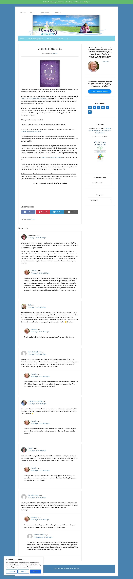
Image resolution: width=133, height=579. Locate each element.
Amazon (44, 157)
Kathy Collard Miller (34, 352)
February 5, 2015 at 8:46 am (37, 450)
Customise (12, 571)
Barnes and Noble (56, 157)
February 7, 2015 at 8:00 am (37, 307)
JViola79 (30, 448)
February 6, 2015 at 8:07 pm (40, 423)
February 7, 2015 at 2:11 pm (37, 238)
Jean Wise (34, 271)
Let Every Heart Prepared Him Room (34, 99)
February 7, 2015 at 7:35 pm (40, 332)
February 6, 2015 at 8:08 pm (40, 376)
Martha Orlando (33, 495)
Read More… (107, 62)
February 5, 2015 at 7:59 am (37, 497)
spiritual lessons (31, 219)
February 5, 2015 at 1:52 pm (37, 403)
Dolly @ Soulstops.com (35, 401)
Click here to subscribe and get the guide (99, 91)
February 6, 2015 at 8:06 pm (40, 470)
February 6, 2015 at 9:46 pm (43, 537)
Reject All (23, 571)
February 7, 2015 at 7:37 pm (40, 273)
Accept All (35, 571)
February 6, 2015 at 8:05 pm (40, 520)
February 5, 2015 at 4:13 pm (37, 354)
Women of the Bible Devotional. (31, 131)
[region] (23, 565)
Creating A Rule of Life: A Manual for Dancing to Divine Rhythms (99, 131)
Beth (29, 305)
